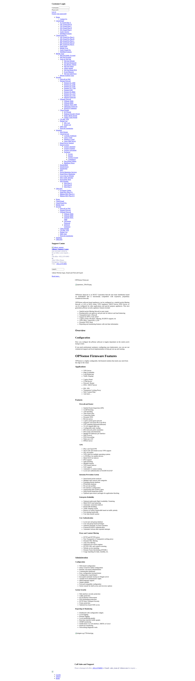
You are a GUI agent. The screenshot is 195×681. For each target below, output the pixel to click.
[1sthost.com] (52, 672)
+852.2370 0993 (61, 264)
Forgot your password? (59, 14)
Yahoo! (58, 676)
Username (55, 8)
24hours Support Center (60, 249)
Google (58, 675)
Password (55, 10)
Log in (54, 12)
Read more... (56, 276)
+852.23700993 (97, 668)
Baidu (58, 678)
